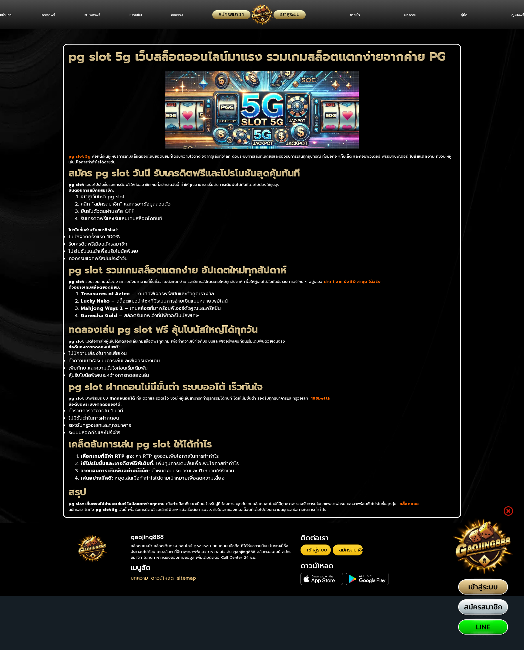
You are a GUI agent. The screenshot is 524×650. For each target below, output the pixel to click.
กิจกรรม (188, 15)
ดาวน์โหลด (162, 578)
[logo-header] (262, 14)
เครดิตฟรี (51, 15)
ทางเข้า (346, 15)
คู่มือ (461, 15)
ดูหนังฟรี (517, 15)
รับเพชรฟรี (98, 15)
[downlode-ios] (315, 575)
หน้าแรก (6, 15)
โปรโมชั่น (144, 15)
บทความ (404, 15)
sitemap (186, 578)
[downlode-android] (345, 575)
